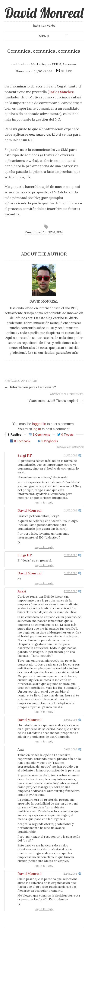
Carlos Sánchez (61, 92)
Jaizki (22, 591)
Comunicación (36, 232)
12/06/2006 (70, 873)
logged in (39, 424)
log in (37, 429)
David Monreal (43, 12)
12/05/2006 (70, 591)
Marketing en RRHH (46, 64)
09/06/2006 (70, 749)
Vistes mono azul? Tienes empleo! (56, 401)
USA (60, 232)
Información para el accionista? (30, 387)
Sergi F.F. (25, 455)
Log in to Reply (44, 502)
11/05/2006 (70, 455)
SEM (51, 232)
